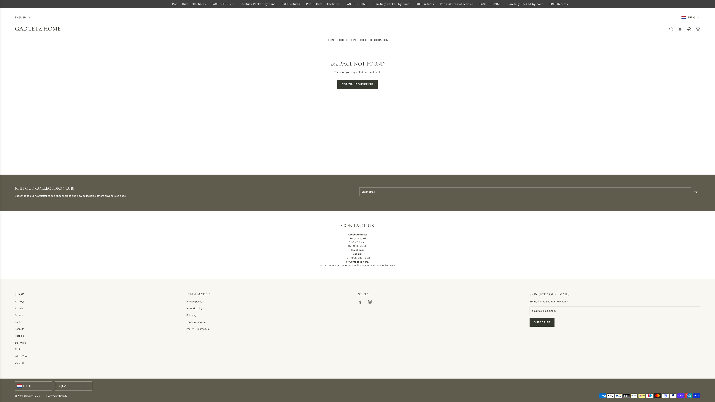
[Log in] (680, 28)
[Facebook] (360, 301)
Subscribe (542, 322)
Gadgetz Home (38, 28)
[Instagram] (370, 301)
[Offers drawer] (688, 28)
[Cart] (697, 28)
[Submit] (695, 191)
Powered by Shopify (56, 396)
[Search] (671, 28)
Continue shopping (357, 84)
